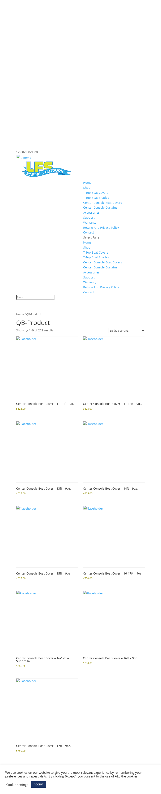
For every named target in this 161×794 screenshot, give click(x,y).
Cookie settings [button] (17, 784)
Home (87, 183)
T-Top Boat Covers (95, 193)
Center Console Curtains (100, 207)
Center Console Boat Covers (102, 203)
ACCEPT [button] (38, 784)
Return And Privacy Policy (101, 228)
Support (89, 217)
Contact (88, 232)
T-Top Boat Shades (96, 198)
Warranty (89, 222)
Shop (86, 188)
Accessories (91, 212)
